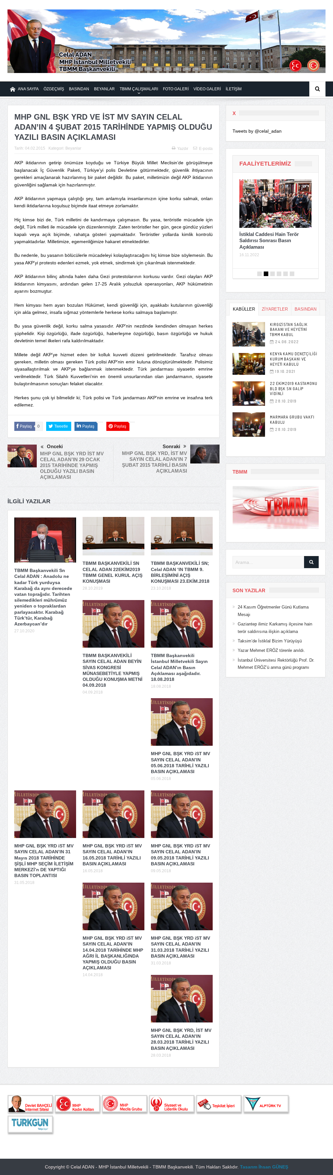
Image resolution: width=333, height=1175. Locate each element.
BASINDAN (79, 89)
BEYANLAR (104, 89)
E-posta (206, 148)
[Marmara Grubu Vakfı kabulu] (249, 424)
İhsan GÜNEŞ (273, 1166)
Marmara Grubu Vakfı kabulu (292, 420)
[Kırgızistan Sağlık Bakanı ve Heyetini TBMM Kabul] (249, 334)
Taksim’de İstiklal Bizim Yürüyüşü (270, 641)
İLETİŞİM (234, 89)
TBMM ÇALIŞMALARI (139, 89)
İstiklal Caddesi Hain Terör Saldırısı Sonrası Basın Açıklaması (269, 240)
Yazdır (182, 148)
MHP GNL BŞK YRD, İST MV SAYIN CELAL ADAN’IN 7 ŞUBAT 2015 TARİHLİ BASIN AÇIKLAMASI (154, 462)
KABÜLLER (244, 309)
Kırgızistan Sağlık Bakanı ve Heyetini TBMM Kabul (289, 329)
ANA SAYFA (28, 89)
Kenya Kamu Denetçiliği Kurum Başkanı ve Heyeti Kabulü (293, 358)
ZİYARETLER (275, 309)
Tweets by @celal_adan (257, 131)
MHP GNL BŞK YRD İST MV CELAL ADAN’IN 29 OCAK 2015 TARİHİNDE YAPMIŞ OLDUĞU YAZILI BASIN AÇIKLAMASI (72, 465)
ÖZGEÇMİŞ (54, 89)
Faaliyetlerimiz (265, 163)
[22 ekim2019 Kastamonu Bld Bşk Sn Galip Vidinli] (249, 393)
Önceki (55, 446)
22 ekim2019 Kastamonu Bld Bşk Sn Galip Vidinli (293, 388)
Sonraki (171, 446)
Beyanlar (73, 148)
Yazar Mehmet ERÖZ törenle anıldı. (271, 650)
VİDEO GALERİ (207, 89)
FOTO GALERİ (176, 89)
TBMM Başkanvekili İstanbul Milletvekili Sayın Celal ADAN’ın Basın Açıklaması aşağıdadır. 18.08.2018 (179, 667)
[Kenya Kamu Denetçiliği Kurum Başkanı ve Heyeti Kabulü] (249, 364)
